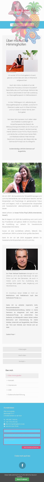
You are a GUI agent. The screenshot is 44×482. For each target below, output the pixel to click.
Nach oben (22, 355)
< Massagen (22, 349)
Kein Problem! (22, 479)
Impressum (12, 385)
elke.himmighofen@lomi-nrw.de (15, 424)
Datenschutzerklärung (16, 394)
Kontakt (11, 380)
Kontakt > (22, 361)
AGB (9, 390)
